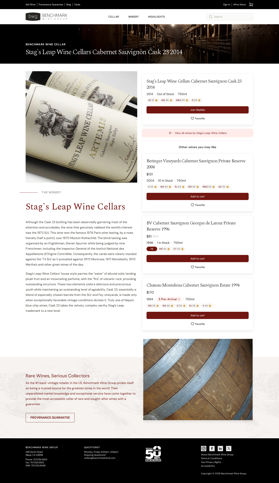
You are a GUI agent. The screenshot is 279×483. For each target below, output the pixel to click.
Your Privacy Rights (211, 462)
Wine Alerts (239, 4)
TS (152, 248)
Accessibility (208, 465)
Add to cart (198, 196)
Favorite (200, 118)
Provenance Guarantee (51, 4)
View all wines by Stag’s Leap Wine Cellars (201, 133)
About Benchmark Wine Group (217, 454)
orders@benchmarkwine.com (99, 458)
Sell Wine (30, 4)
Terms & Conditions (211, 458)
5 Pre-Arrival (168, 299)
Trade (77, 4)
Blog (68, 4)
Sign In (226, 4)
